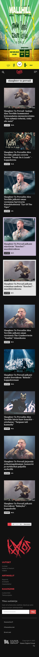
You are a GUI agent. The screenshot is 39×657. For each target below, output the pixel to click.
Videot (4, 570)
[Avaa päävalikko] (35, 72)
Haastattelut (6, 584)
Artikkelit (5, 582)
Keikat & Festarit (8, 568)
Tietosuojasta (7, 595)
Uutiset (5, 566)
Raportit (5, 579)
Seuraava (27, 524)
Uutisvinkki (6, 593)
